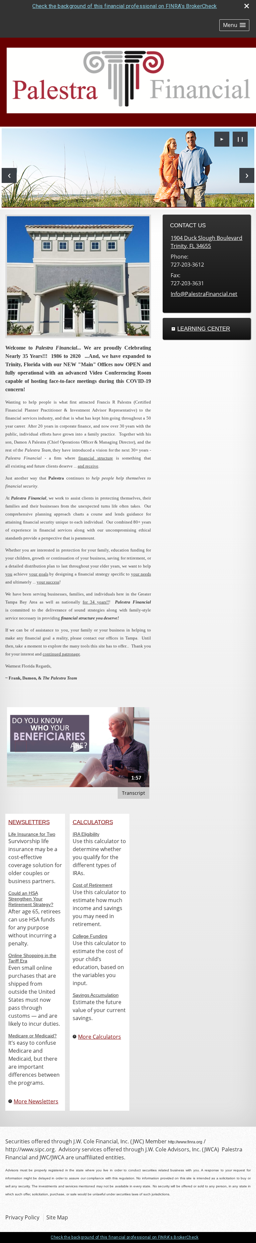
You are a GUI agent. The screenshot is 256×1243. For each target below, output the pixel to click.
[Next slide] (246, 175)
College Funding (90, 936)
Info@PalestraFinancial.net (204, 294)
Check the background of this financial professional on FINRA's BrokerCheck (124, 6)
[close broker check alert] (246, 6)
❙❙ (240, 139)
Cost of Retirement (92, 885)
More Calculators (99, 1036)
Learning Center (203, 329)
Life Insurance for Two (31, 834)
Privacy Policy (22, 1217)
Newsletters (29, 822)
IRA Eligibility (86, 834)
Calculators (93, 822)
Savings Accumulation (96, 995)
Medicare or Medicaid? (32, 1035)
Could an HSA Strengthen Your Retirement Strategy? (30, 898)
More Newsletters (36, 1101)
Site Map (57, 1217)
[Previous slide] (9, 175)
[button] (234, 25)
